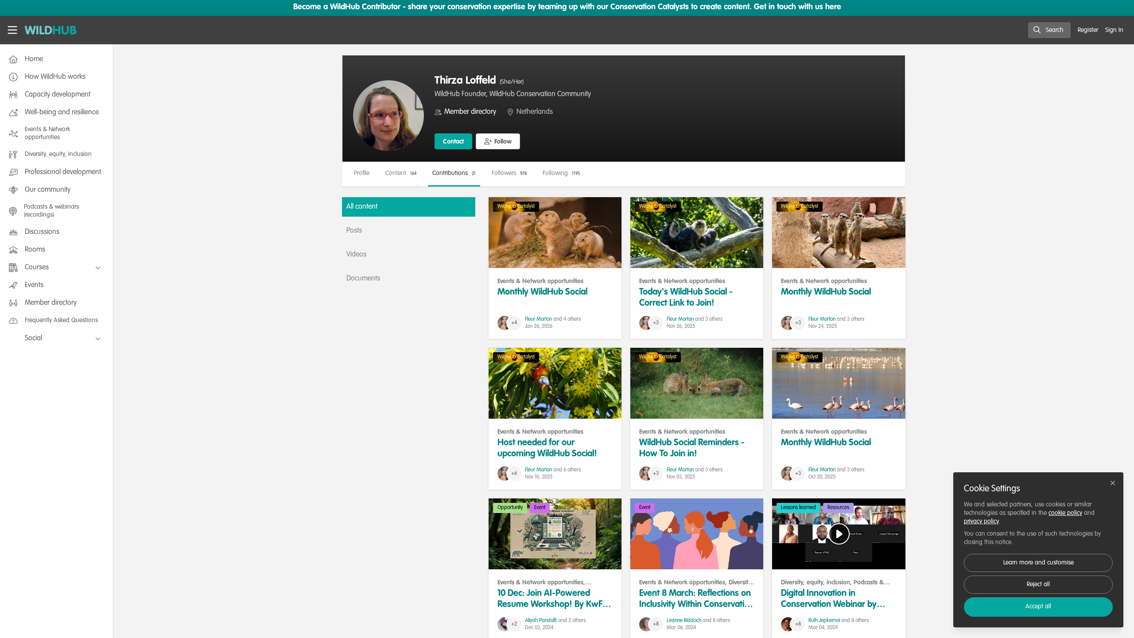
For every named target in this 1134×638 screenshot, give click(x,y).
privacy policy (981, 521)
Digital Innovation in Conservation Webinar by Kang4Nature (838, 533)
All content (361, 206)
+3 (656, 323)
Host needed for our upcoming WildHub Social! (555, 383)
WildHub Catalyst (516, 206)
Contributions (454, 173)
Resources (838, 507)
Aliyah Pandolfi (541, 620)
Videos (356, 254)
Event (539, 507)
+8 (656, 624)
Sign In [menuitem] (1114, 30)
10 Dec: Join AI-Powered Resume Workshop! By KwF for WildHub (555, 533)
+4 (514, 323)
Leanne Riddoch (684, 620)
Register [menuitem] (1088, 30)
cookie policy (1065, 513)
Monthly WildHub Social (555, 232)
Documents (363, 278)
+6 (514, 473)
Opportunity (510, 507)
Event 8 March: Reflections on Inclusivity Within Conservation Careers (696, 533)
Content (400, 173)
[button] (498, 141)
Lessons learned (798, 507)
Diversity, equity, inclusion (815, 583)
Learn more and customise (1038, 563)
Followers (509, 173)
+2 (514, 624)
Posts (354, 230)
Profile (361, 173)
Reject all (1038, 584)
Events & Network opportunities (540, 281)
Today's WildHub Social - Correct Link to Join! (696, 232)
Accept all (1038, 606)
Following (561, 173)
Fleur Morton (538, 319)
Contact (453, 142)
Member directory (470, 112)
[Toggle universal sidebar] (12, 30)
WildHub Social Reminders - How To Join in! (696, 383)
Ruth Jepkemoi (824, 620)
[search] (1049, 30)
